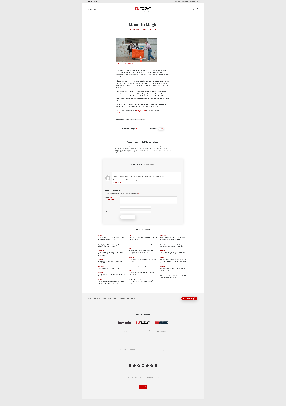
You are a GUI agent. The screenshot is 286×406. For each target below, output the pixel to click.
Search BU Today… (128, 350)
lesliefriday (121, 113)
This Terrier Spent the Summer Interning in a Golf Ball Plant (112, 275)
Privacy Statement (149, 377)
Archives (122, 299)
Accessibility (157, 377)
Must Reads (97, 299)
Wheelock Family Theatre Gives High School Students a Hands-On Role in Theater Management (111, 254)
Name (107, 207)
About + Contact (131, 299)
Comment (109, 198)
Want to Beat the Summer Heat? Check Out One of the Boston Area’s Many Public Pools (173, 253)
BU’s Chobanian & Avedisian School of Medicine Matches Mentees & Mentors (173, 276)
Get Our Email (187, 298)
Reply (116, 182)
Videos (104, 299)
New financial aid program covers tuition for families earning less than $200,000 (172, 238)
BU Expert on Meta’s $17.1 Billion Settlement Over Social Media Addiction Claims (110, 262)
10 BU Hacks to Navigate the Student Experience (142, 267)
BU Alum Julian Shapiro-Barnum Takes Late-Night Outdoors (141, 273)
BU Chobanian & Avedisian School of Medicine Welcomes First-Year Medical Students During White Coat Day (173, 261)
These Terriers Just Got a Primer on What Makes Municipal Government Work (111, 238)
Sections (90, 299)
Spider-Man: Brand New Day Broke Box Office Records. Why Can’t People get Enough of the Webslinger (142, 252)
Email (107, 211)
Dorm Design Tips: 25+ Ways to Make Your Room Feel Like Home (143, 238)
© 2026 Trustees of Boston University (134, 377)
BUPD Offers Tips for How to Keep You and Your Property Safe (142, 260)
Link (121, 182)
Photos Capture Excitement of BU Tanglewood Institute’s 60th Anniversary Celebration (173, 245)
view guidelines (109, 199)
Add (160, 128)
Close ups (115, 299)
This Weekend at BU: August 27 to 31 (108, 268)
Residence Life (134, 119)
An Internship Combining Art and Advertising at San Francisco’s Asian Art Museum (111, 282)
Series (109, 299)
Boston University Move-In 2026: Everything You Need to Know (172, 269)
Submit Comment (128, 217)
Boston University (93, 1)
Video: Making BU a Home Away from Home (141, 245)
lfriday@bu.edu (141, 111)
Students (142, 119)
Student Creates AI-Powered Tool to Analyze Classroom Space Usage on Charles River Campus (141, 281)
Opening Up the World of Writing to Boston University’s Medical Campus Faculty (110, 245)
